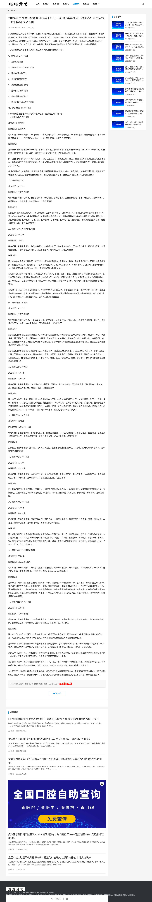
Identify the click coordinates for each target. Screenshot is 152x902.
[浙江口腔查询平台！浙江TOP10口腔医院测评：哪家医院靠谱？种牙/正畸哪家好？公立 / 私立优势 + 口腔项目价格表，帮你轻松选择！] (118, 80)
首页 (37, 4)
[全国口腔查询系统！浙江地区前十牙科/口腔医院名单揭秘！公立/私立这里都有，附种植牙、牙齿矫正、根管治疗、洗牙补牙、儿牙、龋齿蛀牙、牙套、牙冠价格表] (118, 47)
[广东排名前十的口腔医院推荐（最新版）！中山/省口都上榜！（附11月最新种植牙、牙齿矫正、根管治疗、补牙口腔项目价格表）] (118, 91)
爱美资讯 (46, 4)
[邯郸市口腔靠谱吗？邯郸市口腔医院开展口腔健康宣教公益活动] (118, 113)
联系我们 (127, 895)
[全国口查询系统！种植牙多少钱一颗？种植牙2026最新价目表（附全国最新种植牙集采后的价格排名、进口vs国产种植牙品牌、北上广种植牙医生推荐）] (118, 25)
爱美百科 (96, 4)
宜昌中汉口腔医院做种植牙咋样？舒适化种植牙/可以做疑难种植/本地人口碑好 (49, 857)
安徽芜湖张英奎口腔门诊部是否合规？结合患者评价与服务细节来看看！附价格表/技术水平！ (55, 761)
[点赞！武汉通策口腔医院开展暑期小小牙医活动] (118, 125)
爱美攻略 (86, 4)
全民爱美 (76, 4)
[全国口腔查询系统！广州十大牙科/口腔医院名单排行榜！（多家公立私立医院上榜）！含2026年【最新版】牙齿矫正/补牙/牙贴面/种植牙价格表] (118, 36)
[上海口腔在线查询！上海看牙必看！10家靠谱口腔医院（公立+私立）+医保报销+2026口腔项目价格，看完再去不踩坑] (118, 58)
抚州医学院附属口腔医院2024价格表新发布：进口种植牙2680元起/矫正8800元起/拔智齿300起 (56, 836)
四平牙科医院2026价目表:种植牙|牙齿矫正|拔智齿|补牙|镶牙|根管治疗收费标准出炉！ (54, 719)
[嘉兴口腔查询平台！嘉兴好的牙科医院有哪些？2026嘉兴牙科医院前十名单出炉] (118, 69)
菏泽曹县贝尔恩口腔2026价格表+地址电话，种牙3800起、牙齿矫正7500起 (49, 739)
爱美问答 (56, 4)
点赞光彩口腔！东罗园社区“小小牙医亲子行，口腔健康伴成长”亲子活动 (134, 102)
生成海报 (57, 899)
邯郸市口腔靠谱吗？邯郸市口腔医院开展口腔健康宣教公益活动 (134, 113)
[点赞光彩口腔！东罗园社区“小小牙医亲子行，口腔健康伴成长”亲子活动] (118, 102)
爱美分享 (66, 4)
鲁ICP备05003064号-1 (45, 892)
